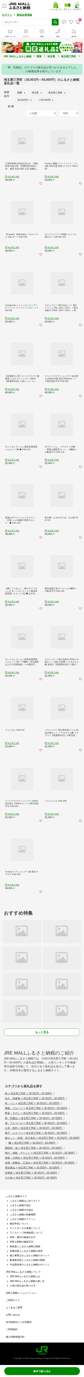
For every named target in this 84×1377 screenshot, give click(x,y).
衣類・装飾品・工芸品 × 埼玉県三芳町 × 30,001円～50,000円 (40, 1162)
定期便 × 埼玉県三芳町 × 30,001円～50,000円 (31, 1172)
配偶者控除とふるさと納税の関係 (27, 1260)
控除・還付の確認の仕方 (23, 1237)
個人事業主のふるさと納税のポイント (30, 1255)
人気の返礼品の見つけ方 (23, 1285)
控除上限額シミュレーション (21, 1293)
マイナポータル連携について (25, 1228)
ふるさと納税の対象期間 (23, 1214)
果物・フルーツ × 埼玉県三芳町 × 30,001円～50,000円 (36, 1108)
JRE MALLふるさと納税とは (25, 1276)
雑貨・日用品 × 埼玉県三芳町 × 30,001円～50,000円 (35, 1157)
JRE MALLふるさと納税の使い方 (27, 1281)
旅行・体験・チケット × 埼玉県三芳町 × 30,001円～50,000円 (40, 1152)
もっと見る (42, 1032)
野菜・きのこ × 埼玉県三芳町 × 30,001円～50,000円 (35, 1113)
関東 (39, 56)
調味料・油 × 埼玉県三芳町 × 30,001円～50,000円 (34, 1147)
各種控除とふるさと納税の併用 (26, 1251)
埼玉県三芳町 (68, 56)
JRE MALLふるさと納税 (17, 56)
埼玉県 (51, 56)
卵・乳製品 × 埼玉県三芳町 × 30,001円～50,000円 (34, 1118)
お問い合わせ (13, 1314)
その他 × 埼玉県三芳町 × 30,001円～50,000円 (31, 1177)
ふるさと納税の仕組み (21, 1209)
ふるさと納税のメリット (23, 1219)
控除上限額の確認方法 (21, 1241)
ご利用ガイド (13, 1300)
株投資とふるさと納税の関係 (25, 1246)
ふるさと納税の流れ (20, 1205)
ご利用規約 (12, 1329)
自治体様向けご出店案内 (19, 1322)
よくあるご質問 (14, 1307)
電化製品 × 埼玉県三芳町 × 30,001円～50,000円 (32, 1167)
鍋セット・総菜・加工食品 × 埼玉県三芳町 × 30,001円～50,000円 (42, 1137)
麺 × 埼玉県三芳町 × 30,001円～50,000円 (32, 1142)
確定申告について (19, 1223)
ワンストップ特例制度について (26, 1232)
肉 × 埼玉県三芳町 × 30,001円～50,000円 (29, 1093)
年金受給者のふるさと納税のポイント (30, 1264)
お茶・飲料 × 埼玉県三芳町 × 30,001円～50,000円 (34, 1128)
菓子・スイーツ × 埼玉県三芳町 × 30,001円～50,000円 (36, 1133)
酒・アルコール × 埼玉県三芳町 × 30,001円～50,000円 (36, 1123)
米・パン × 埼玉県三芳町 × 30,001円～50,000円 (32, 1103)
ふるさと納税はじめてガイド (25, 1200)
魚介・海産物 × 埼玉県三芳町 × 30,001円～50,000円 (35, 1098)
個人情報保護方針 (15, 1336)
